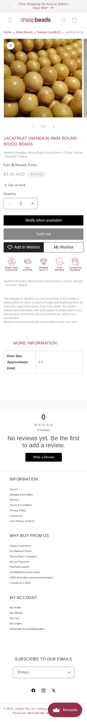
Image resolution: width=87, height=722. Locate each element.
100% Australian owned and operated (31, 577)
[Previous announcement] (9, 6)
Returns (14, 499)
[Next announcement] (77, 6)
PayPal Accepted (19, 566)
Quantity (10, 194)
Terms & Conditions (21, 505)
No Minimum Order (20, 551)
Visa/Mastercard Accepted (25, 572)
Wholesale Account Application (27, 628)
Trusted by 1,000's (20, 582)
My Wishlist (16, 612)
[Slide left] (33, 126)
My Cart (14, 618)
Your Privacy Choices (22, 521)
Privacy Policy (18, 510)
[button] (10, 20)
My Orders (16, 623)
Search (14, 489)
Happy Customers (20, 545)
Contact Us (16, 515)
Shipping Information (21, 494)
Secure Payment (19, 561)
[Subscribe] (69, 672)
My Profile (15, 607)
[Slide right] (54, 126)
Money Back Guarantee (23, 556)
